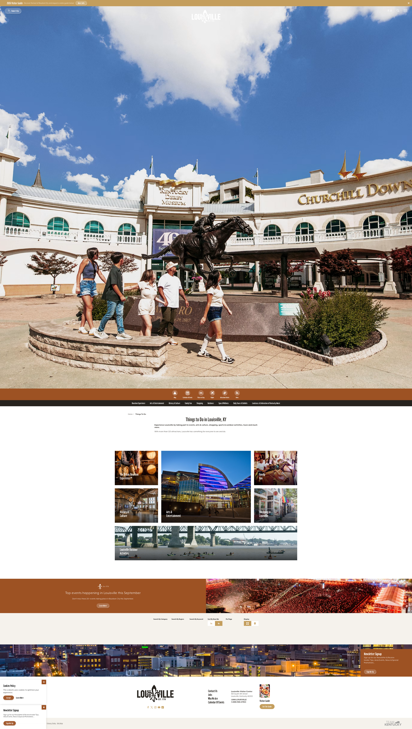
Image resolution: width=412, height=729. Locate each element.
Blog (175, 397)
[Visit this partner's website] (393, 723)
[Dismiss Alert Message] (408, 3)
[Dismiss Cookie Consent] (44, 682)
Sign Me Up (370, 672)
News (237, 397)
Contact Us (212, 691)
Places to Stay (201, 397)
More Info (81, 3)
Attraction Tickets (224, 397)
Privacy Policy (51, 723)
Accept (8, 698)
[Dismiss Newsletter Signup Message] (44, 707)
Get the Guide (267, 706)
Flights (212, 397)
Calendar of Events (187, 397)
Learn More (103, 605)
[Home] (206, 16)
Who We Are (213, 698)
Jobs (210, 694)
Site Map (60, 723)
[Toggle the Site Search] (398, 10)
